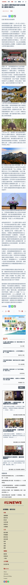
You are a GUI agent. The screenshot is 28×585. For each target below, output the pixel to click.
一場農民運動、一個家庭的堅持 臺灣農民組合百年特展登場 (13, 403)
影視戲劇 (20, 382)
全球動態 (6, 526)
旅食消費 (22, 364)
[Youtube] (6, 581)
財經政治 (6, 524)
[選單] (25, 1)
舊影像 (5, 554)
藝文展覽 (15, 414)
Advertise (6, 574)
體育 (5, 548)
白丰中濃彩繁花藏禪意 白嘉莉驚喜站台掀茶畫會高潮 (13, 430)
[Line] (8, 581)
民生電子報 (22, 373)
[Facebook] (4, 581)
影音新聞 (20, 414)
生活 (16, 1)
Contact (5, 578)
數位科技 (6, 537)
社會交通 (6, 522)
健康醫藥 (6, 515)
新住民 (5, 520)
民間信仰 (6, 556)
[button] (21, 387)
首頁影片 (23, 469)
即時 (9, 1)
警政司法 (20, 355)
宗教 (5, 543)
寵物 (5, 545)
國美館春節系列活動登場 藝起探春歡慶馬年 (13, 457)
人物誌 (5, 558)
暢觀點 (19, 1)
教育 (23, 346)
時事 (12, 1)
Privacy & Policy (8, 576)
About (5, 571)
